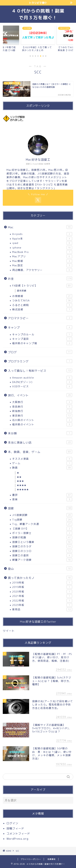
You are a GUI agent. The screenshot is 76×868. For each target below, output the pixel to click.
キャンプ (39, 327)
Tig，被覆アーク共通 (41, 524)
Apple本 (41, 238)
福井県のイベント (41, 424)
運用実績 (21, 290)
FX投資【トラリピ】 (41, 285)
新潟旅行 (41, 411)
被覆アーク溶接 (41, 559)
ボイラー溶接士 (41, 533)
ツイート (9, 631)
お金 (39, 279)
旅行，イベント (39, 395)
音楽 (41, 499)
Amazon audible (41, 377)
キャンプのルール (41, 334)
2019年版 (41, 587)
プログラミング (39, 361)
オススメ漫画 (41, 458)
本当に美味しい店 (39, 442)
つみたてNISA (41, 300)
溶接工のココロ (41, 551)
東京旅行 (41, 415)
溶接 (39, 508)
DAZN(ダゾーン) (41, 382)
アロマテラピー (39, 318)
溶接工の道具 (41, 555)
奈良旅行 (41, 406)
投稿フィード (15, 828)
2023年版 (41, 605)
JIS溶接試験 (41, 515)
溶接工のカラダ (41, 546)
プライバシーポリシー (31, 859)
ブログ (39, 352)
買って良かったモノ (39, 578)
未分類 (39, 433)
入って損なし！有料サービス (39, 371)
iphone (41, 247)
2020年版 (41, 591)
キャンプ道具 (41, 339)
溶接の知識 (41, 537)
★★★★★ (23, 489)
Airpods (41, 234)
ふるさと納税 (41, 305)
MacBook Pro (41, 252)
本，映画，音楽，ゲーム (39, 452)
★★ (19, 477)
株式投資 (41, 309)
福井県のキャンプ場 (41, 343)
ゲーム (41, 463)
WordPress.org (17, 839)
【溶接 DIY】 (41, 528)
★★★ (20, 481)
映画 (41, 467)
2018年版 (41, 582)
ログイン (12, 823)
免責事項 (51, 859)
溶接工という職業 (41, 542)
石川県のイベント (41, 420)
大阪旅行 (41, 402)
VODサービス (41, 386)
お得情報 (41, 296)
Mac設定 (41, 265)
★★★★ (21, 485)
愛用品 (41, 609)
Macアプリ (41, 256)
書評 (41, 495)
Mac (39, 227)
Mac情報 (41, 261)
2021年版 (41, 596)
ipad (41, 243)
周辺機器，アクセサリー (41, 270)
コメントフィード (18, 833)
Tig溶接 (41, 519)
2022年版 (41, 600)
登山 (39, 569)
